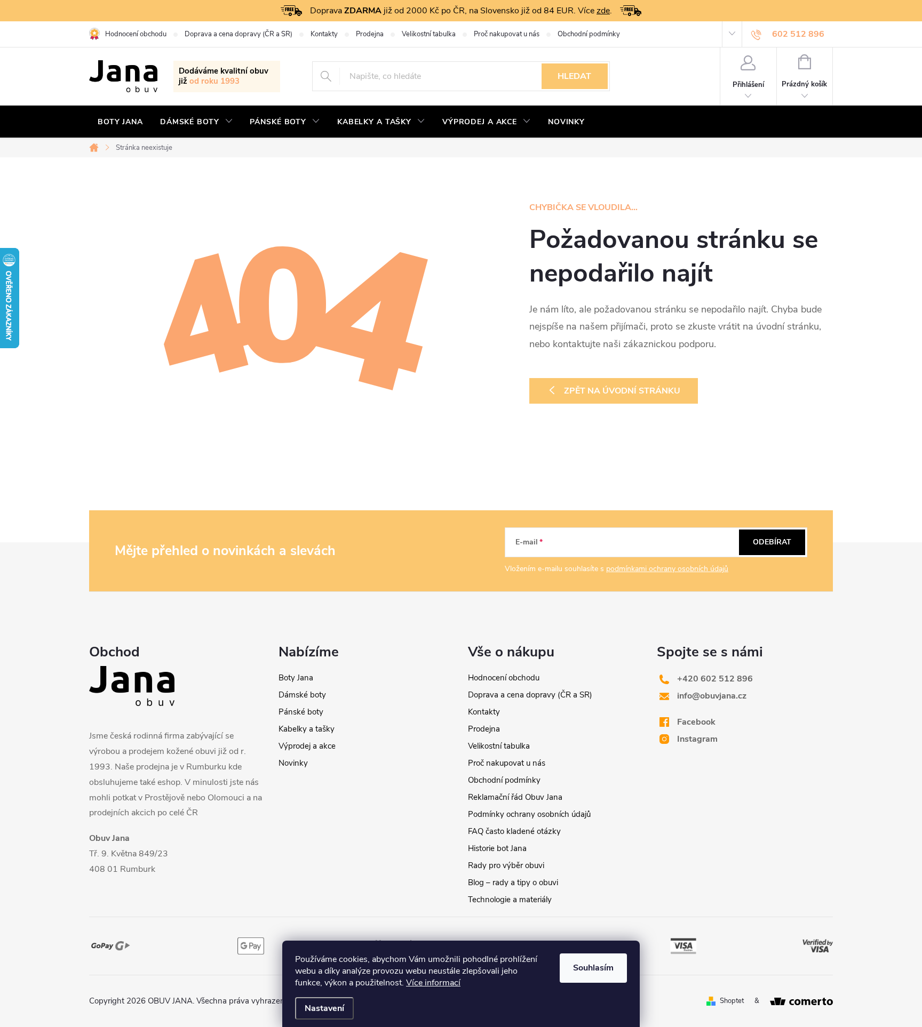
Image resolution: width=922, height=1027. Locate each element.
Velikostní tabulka (429, 34)
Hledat (574, 76)
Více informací (433, 983)
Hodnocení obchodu (135, 34)
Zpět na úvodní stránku (622, 391)
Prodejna (370, 34)
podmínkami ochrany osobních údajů (667, 569)
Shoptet (732, 1001)
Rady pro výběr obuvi (506, 865)
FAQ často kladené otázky (514, 831)
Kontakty (324, 34)
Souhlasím (593, 968)
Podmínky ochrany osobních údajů (529, 814)
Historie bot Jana (497, 848)
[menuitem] (120, 122)
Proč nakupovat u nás (506, 34)
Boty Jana (296, 677)
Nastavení (324, 1008)
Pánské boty (301, 712)
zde (603, 11)
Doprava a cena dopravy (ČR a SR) (238, 34)
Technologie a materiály (510, 899)
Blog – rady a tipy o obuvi (513, 882)
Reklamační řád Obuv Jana (515, 797)
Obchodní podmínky (589, 34)
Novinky (293, 763)
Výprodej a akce (307, 746)
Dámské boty (302, 694)
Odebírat (772, 542)
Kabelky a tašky (307, 729)
